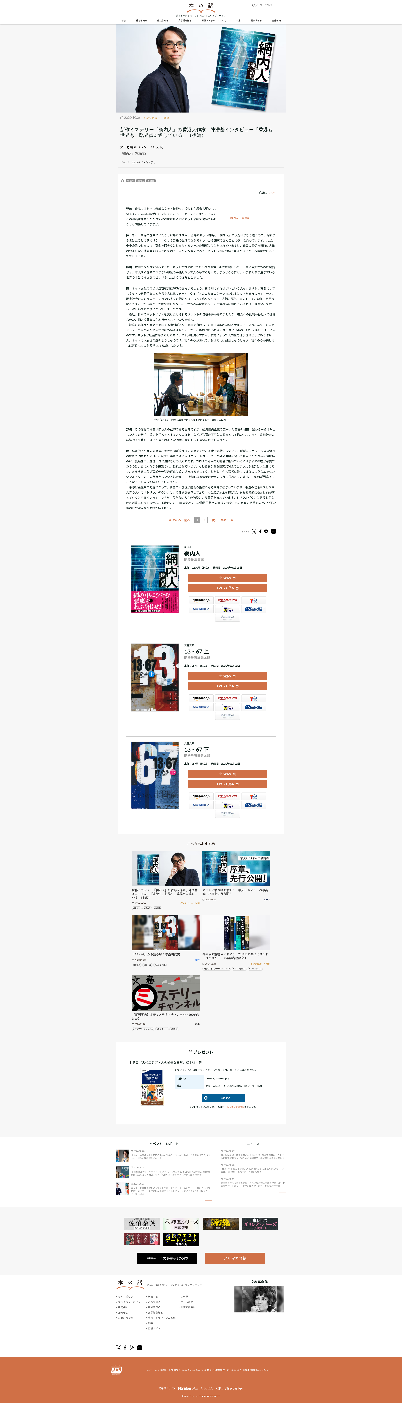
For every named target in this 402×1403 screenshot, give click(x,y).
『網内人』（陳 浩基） (240, 218)
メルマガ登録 (235, 1258)
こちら (271, 192)
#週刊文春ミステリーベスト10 (217, 969)
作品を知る (162, 20)
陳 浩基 (130, 181)
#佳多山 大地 (160, 965)
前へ (187, 520)
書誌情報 (276, 20)
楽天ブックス (227, 600)
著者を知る (141, 20)
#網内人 (147, 908)
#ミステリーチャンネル (143, 1029)
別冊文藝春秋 (188, 1307)
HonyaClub (254, 609)
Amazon (201, 600)
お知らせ (123, 1312)
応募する (216, 1098)
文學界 (184, 1296)
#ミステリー (162, 1029)
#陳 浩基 (136, 908)
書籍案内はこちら (167, 1258)
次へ (215, 520)
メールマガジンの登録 (233, 1106)
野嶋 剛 (132, 147)
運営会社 (123, 1307)
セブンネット (254, 600)
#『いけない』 (255, 969)
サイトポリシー (127, 1296)
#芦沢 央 (174, 1029)
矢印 (208, 1200)
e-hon (227, 609)
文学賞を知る (185, 20)
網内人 (140, 181)
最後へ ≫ (227, 520)
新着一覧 (153, 1296)
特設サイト (256, 20)
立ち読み (225, 578)
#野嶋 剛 (157, 908)
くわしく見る (225, 588)
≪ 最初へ (175, 520)
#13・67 (147, 965)
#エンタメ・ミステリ (144, 162)
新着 (123, 20)
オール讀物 (186, 1302)
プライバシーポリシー (130, 1302)
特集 (238, 20)
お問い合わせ (125, 1317)
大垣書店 (227, 618)
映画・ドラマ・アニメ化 (214, 20)
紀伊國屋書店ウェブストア (201, 609)
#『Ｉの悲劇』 (239, 969)
